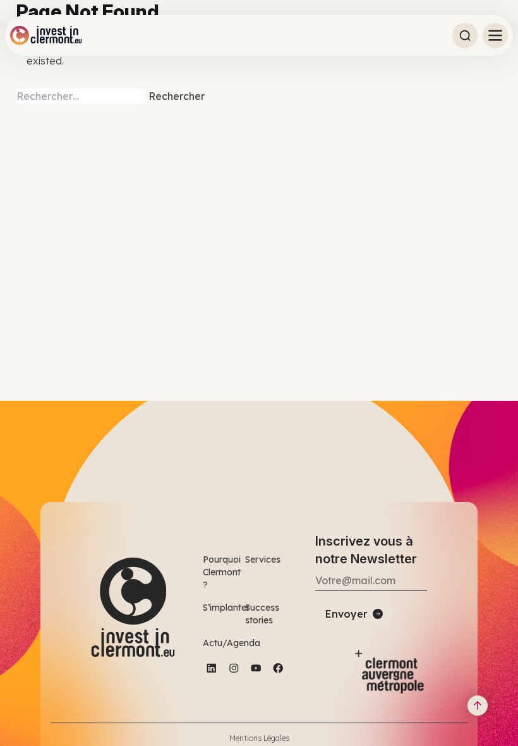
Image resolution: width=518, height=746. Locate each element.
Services (262, 559)
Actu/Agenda (231, 643)
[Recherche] (465, 35)
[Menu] (495, 35)
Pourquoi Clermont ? (222, 572)
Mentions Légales (259, 738)
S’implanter (226, 607)
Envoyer (346, 614)
